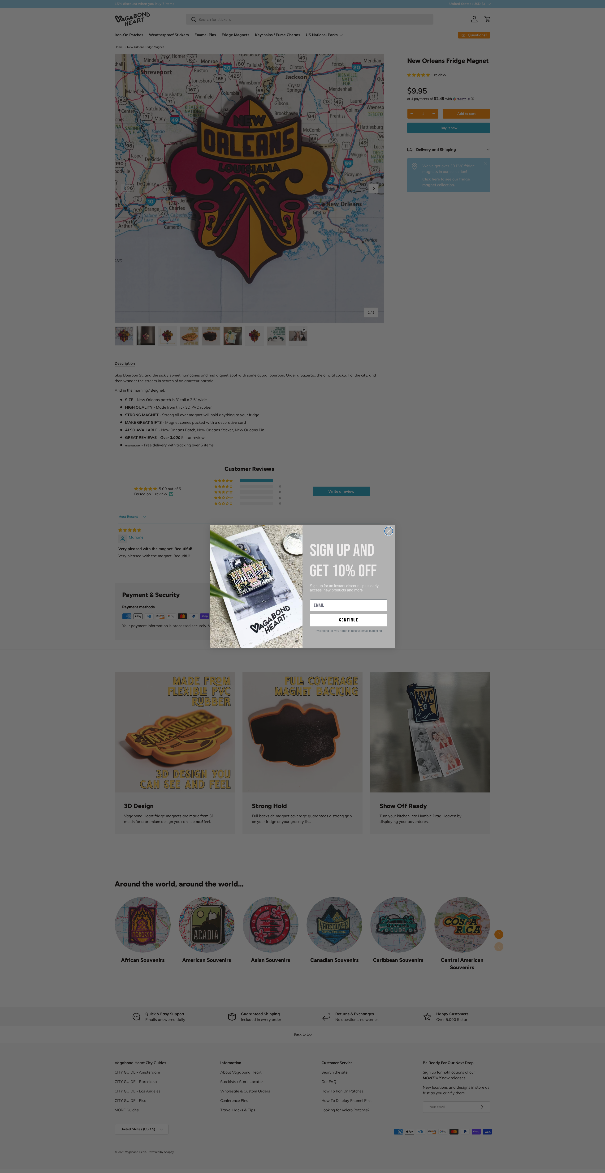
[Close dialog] (389, 531)
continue (348, 620)
